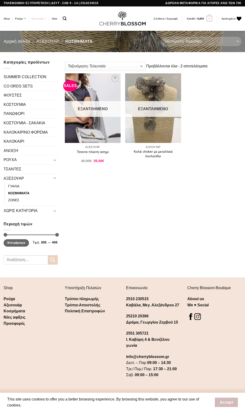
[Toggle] (55, 160)
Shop (7, 18)
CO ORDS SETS (18, 86)
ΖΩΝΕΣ (13, 200)
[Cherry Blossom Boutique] (122, 18)
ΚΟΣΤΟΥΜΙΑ (15, 105)
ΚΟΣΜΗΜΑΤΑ (18, 193)
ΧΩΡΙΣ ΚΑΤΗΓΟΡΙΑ (21, 211)
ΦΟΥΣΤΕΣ (13, 95)
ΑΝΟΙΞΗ (11, 151)
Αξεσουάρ (37, 18)
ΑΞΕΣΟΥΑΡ (47, 41)
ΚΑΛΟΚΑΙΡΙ (14, 141)
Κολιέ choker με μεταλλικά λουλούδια (153, 154)
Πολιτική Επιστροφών (85, 311)
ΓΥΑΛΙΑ (13, 186)
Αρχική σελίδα (17, 41)
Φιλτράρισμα (16, 242)
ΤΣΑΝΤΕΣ (12, 169)
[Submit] (53, 260)
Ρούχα (19, 18)
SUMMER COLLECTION (25, 77)
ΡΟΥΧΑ (10, 160)
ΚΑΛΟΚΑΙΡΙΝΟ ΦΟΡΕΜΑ (26, 132)
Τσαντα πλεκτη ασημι (93, 152)
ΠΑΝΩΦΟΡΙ (14, 114)
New (54, 18)
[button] (65, 18)
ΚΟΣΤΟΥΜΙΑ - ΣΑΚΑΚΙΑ (24, 123)
